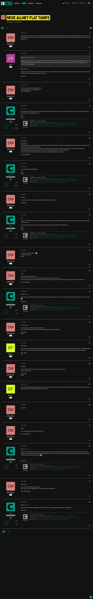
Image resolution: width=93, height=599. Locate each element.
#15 (90, 384)
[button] (66, 3)
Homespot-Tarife (64, 308)
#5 (90, 138)
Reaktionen (6, 124)
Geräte (77, 124)
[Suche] (89, 3)
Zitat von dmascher (28, 57)
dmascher (24, 108)
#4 (90, 105)
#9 (90, 250)
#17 (90, 425)
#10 (90, 270)
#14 (90, 363)
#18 (90, 446)
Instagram (52, 126)
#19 (90, 481)
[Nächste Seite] (7, 28)
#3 (90, 85)
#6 (90, 163)
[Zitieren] (89, 47)
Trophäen (6, 126)
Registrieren (82, 3)
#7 (90, 194)
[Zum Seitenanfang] (90, 597)
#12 (90, 322)
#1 (90, 32)
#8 (90, 215)
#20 (90, 502)
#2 (90, 53)
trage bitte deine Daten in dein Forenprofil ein (64, 122)
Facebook (46, 126)
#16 (90, 404)
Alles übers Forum (41, 124)
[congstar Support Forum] (6, 3)
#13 (90, 343)
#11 (90, 291)
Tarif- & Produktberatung (53, 124)
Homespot (62, 124)
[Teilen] (91, 28)
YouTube (59, 126)
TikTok (65, 126)
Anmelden (74, 3)
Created (40, 126)
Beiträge (6, 128)
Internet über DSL (70, 124)
